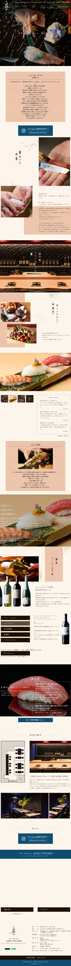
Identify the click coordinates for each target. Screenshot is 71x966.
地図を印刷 (7, 909)
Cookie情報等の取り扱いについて (35, 963)
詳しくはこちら (8, 653)
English (69, 30)
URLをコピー (45, 909)
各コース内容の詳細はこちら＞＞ (35, 720)
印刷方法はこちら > (17, 913)
